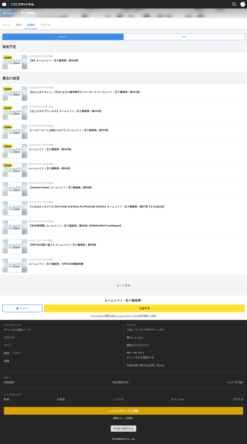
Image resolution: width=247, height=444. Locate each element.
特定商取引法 (120, 382)
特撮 (6, 361)
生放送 (31, 24)
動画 (18, 24)
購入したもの (135, 337)
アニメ (8, 345)
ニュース (118, 399)
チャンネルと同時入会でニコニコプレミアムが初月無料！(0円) (123, 315)
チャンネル (178, 399)
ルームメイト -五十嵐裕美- (19, 12)
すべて (62, 36)
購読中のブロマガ (137, 345)
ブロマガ (45, 24)
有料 (184, 36)
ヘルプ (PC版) (234, 382)
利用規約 (9, 382)
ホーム (6, 24)
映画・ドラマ (12, 353)
